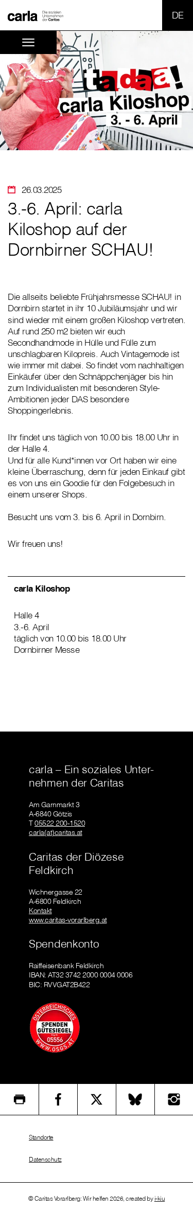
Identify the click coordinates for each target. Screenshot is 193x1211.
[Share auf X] (97, 1099)
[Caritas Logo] (35, 15)
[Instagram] (174, 1099)
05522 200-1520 (59, 823)
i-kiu (159, 1198)
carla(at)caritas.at (55, 832)
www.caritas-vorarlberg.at (68, 919)
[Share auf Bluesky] (135, 1099)
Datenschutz (45, 1159)
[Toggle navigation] (28, 42)
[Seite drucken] (19, 1099)
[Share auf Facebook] (58, 1099)
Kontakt (40, 910)
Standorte (41, 1137)
